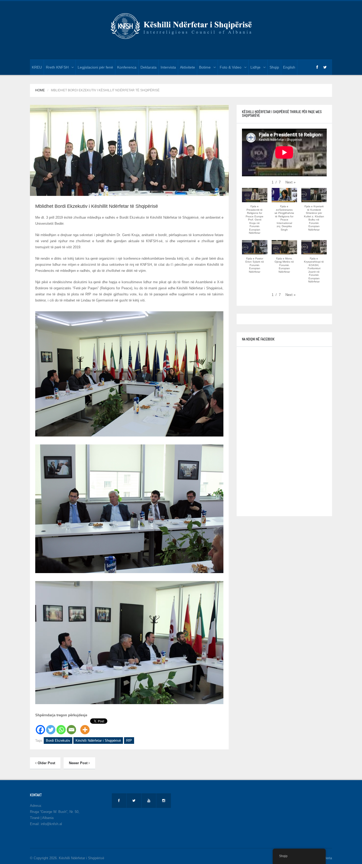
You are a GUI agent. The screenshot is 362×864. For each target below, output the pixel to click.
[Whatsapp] (61, 726)
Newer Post (79, 763)
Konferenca (126, 67)
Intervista (168, 67)
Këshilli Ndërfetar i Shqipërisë (98, 740)
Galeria (326, 858)
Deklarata (148, 67)
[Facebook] (40, 726)
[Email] (71, 726)
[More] (85, 726)
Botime (205, 67)
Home (40, 90)
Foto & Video (230, 67)
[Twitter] (50, 726)
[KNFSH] (181, 25)
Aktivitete (187, 67)
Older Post (46, 763)
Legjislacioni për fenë (95, 67)
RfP (129, 740)
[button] (290, 182)
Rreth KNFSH (57, 67)
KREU (37, 67)
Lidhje (255, 67)
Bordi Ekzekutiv (58, 740)
